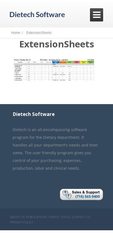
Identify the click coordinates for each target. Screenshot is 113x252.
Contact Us (81, 217)
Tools (65, 217)
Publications (36, 217)
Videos (54, 217)
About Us (17, 217)
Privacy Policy (21, 222)
